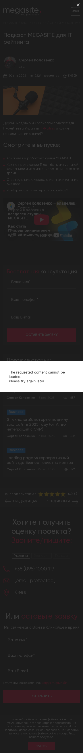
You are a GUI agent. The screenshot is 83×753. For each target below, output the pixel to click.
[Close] (78, 5)
